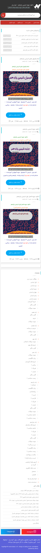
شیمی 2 (29, 61)
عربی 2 (34, 395)
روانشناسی (33, 391)
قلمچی (34, 474)
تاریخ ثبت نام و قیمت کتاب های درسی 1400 (20, 36)
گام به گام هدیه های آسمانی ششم (30, 510)
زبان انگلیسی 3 (31, 448)
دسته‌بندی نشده (32, 482)
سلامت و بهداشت (31, 454)
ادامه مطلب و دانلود (14, 115)
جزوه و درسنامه (31, 328)
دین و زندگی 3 (32, 444)
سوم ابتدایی (33, 289)
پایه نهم (35, 339)
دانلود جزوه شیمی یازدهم (31, 129)
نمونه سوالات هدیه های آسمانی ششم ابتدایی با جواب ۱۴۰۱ (24, 500)
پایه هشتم (34, 325)
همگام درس (36, 523)
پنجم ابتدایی (33, 295)
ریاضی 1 (33, 365)
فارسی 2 (33, 398)
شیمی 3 (33, 435)
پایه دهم (34, 352)
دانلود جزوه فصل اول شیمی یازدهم (28, 196)
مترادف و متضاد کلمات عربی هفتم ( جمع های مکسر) (25, 513)
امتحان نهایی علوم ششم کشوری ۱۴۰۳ (29, 497)
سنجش (34, 471)
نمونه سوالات (32, 308)
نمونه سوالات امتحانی (30, 341)
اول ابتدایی (34, 282)
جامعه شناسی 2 (31, 415)
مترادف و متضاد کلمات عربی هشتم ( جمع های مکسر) (25, 517)
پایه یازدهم (24, 61)
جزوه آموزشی (32, 301)
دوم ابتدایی (33, 285)
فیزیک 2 (33, 401)
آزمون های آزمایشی (31, 462)
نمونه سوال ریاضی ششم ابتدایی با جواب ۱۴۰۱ (27, 504)
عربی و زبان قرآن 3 (30, 458)
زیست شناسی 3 (31, 451)
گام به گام (33, 305)
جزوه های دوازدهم (31, 425)
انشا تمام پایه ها (32, 478)
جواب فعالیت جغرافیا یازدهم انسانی (30, 507)
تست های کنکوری (31, 468)
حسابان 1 (33, 385)
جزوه (34, 318)
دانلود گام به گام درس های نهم (20, 50)
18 (9, 188)
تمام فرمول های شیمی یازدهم (29, 58)
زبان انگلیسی (32, 358)
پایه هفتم (34, 312)
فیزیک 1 (33, 368)
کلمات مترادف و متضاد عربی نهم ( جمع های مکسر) (26, 520)
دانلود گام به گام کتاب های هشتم (20, 43)
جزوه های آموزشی (30, 361)
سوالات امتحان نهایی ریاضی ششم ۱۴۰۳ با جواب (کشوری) (25, 494)
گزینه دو (33, 464)
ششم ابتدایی (33, 299)
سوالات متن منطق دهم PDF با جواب (29, 491)
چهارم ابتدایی (33, 292)
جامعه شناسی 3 (31, 428)
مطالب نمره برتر (32, 279)
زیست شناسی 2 (31, 418)
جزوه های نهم (32, 345)
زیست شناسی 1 (31, 378)
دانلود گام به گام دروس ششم (20, 46)
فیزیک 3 (33, 431)
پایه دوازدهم (33, 422)
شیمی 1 (33, 371)
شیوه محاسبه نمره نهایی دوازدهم (20, 39)
